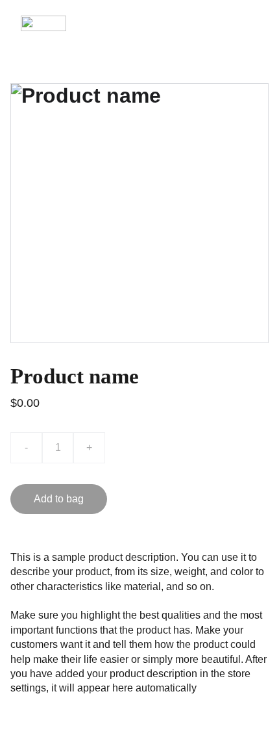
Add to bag (59, 498)
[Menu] (250, 23)
